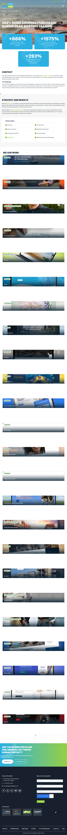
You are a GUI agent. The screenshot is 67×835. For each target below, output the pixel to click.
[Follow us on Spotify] (19, 792)
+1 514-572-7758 (8, 783)
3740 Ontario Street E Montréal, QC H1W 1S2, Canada (11, 779)
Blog (63, 828)
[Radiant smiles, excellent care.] (33, 459)
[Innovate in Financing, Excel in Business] (33, 410)
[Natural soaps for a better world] (33, 434)
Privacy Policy (41, 833)
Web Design (25, 828)
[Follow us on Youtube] (15, 792)
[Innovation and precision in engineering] (33, 289)
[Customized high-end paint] (33, 337)
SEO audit (9, 103)
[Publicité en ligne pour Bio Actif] (33, 313)
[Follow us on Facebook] (3, 792)
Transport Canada (47, 75)
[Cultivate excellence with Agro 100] (33, 264)
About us (4, 828)
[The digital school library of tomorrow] (33, 191)
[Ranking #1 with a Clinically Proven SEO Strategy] (33, 629)
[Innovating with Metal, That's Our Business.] (33, 483)
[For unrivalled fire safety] (33, 726)
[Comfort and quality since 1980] (33, 653)
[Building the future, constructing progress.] (33, 361)
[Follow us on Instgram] (11, 792)
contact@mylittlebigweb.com (11, 786)
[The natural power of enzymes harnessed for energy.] (33, 167)
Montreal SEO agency (17, 110)
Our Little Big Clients (44, 828)
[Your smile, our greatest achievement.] (33, 702)
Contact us (56, 828)
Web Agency (4, 11)
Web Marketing (15, 828)
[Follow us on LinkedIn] (7, 792)
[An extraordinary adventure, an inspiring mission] (33, 386)
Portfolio (33, 828)
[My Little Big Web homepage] (8, 6)
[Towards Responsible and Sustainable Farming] (33, 507)
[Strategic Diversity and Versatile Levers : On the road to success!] (33, 532)
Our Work (10, 11)
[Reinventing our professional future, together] (33, 677)
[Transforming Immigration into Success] (33, 240)
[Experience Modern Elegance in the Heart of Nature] (33, 580)
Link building (10, 137)
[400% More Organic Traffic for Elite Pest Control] (33, 216)
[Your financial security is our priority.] (33, 556)
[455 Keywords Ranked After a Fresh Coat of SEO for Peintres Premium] (33, 604)
